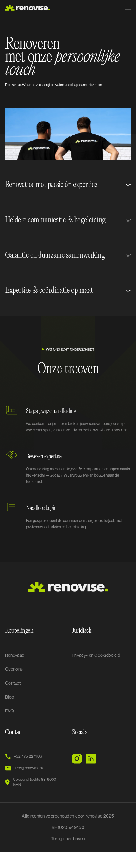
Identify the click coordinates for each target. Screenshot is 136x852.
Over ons (14, 669)
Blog (9, 696)
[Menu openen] (128, 8)
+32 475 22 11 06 (28, 756)
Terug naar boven (68, 838)
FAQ (9, 710)
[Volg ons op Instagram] (77, 759)
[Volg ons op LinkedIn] (91, 759)
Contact (13, 683)
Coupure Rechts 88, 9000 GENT (34, 782)
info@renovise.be (29, 768)
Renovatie (14, 655)
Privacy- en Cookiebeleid (96, 655)
